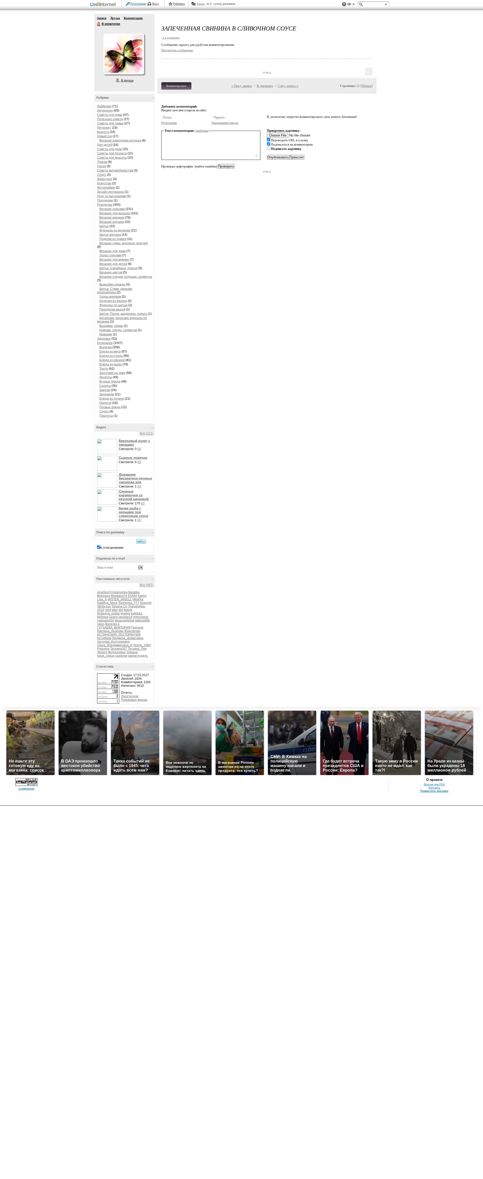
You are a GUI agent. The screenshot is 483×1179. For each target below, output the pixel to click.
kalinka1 (136, 613)
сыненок (121, 655)
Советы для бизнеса (112, 153)
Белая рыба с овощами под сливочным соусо (133, 512)
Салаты (105, 386)
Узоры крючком (110, 296)
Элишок (132, 652)
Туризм (102, 162)
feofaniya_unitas (108, 613)
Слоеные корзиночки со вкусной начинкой (134, 495)
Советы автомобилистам (115, 170)
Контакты (434, 787)
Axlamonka (120, 592)
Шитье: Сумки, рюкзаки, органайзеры (115, 290)
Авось (201, 4)
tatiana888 (142, 620)
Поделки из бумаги (112, 239)
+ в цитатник (171, 37)
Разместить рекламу (434, 790)
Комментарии (133, 18)
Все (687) (146, 585)
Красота (103, 132)
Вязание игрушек (111, 222)
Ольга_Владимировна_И (115, 645)
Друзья (115, 18)
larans (113, 617)
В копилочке (99, 24)
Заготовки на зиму (112, 373)
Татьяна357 (118, 648)
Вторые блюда (109, 381)
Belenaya (103, 596)
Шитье (104, 226)
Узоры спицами (110, 255)
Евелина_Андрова (110, 631)
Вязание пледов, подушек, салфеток (125, 277)
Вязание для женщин (114, 213)
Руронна (103, 648)
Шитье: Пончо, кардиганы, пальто (123, 314)
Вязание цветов (110, 272)
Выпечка (105, 347)
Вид (351, 5)
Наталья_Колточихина (113, 641)
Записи (101, 18)
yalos (100, 624)
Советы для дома (109, 115)
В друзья (127, 80)
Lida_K (102, 599)
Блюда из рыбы (110, 364)
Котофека (104, 638)
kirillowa (102, 617)
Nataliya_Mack (107, 603)
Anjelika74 (104, 592)
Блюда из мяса (110, 351)
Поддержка (344, 4)
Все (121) (146, 433)
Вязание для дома (112, 251)
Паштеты (106, 416)
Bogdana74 (119, 596)
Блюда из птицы (111, 356)
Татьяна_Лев (137, 648)
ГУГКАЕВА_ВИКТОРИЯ (114, 627)
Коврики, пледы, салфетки (118, 330)
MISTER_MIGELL (120, 599)
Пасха (101, 166)
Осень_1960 (142, 645)
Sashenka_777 (128, 603)
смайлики (202, 130)
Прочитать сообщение (177, 50)
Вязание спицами (112, 209)
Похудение (105, 200)
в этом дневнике (112, 547)
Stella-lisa (104, 606)
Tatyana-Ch (119, 606)
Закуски (104, 390)
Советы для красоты (112, 157)
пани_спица (105, 655)
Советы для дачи (109, 149)
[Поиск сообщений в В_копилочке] (141, 541)
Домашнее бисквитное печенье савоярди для (135, 478)
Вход (155, 4)
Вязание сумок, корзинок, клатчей (123, 243)
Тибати (102, 652)
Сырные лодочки (133, 458)
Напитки (105, 403)
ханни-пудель (138, 655)
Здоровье (104, 338)
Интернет (104, 127)
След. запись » (288, 86)
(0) (139, 449)
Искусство (104, 183)
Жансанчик (132, 631)
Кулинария (105, 343)
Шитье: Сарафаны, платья (118, 268)
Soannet (145, 603)
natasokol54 (105, 620)
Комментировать (176, 85)
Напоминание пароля (225, 123)
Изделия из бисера (113, 301)
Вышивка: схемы (111, 326)
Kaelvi (142, 596)
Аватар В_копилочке (123, 54)
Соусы (104, 411)
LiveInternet (104, 4)
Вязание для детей (113, 264)
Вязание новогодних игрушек (120, 140)
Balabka (134, 592)
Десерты (105, 377)
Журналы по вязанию (114, 230)
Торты (103, 368)
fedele (128, 610)
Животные (104, 179)
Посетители (129, 696)
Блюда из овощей (112, 360)
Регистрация (138, 4)
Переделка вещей (112, 309)
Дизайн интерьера (110, 192)
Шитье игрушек (110, 234)
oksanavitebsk (124, 620)
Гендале (137, 627)
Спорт (101, 175)
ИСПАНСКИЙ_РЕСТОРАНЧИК (119, 634)
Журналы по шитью (113, 305)
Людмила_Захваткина (127, 638)
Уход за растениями (111, 196)
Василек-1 (112, 624)
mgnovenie (140, 617)
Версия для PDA (434, 784)
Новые (367, 86)
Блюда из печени (111, 398)
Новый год (104, 136)
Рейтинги (179, 4)
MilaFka (138, 599)
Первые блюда (109, 407)
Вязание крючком (111, 217)
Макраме (105, 334)
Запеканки (106, 394)
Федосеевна (117, 652)
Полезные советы (110, 119)
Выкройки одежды (112, 284)
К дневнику (265, 86)
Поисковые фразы (134, 700)
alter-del (117, 610)
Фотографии (106, 187)
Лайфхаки (104, 106)
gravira (125, 613)
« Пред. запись (241, 86)
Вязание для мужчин (114, 259)
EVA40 (132, 596)
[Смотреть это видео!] (108, 446)
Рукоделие (104, 204)
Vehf (108, 610)
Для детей (104, 145)
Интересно (105, 110)
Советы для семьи (110, 123)
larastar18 (125, 617)
